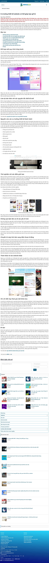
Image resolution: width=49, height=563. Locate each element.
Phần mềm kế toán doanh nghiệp (8, 431)
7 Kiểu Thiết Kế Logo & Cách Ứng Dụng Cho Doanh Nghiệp (19, 499)
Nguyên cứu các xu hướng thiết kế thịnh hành (13, 37)
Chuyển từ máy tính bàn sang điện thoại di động (14, 42)
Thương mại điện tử (5, 426)
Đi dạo (4, 46)
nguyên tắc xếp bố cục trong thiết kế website (17, 116)
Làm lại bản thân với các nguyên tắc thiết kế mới (14, 36)
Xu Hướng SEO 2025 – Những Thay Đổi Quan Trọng (17, 438)
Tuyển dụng (42, 1)
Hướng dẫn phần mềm (6, 429)
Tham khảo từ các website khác (10, 43)
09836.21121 (17, 558)
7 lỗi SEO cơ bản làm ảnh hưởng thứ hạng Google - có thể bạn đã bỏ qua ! (22, 517)
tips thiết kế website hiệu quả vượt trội (15, 350)
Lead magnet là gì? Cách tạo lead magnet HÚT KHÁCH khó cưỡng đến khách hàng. (24, 455)
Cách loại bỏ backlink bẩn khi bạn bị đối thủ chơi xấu (18, 464)
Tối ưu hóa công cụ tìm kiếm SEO (31, 539)
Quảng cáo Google (28, 537)
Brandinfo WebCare (5, 542)
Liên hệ (47, 1)
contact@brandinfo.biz (9, 552)
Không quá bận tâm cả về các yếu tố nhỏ (12, 40)
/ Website (7, 8)
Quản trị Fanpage (27, 540)
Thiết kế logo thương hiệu (6, 540)
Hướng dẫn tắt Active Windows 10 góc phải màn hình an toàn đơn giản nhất (22, 447)
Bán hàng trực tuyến (5, 424)
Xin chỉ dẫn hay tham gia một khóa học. (12, 45)
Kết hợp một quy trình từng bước (10, 34)
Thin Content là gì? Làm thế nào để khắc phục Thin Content (19, 482)
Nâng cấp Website (27, 542)
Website (3, 415)
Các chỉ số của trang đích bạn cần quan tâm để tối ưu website (20, 473)
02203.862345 (8, 558)
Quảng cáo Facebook (28, 536)
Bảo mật (2, 417)
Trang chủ (36, 1)
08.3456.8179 (8, 551)
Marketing (3, 413)
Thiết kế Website (4, 536)
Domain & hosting (4, 539)
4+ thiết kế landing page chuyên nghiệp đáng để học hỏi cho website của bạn (23, 490)
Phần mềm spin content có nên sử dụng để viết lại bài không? (20, 508)
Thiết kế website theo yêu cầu (7, 537)
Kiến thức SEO (4, 419)
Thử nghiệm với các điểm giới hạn (10, 39)
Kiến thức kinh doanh (5, 422)
